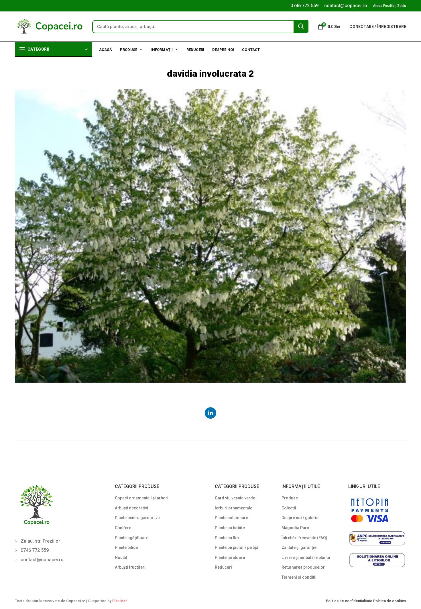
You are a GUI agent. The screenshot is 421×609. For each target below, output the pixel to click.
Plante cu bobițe (230, 527)
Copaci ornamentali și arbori (141, 498)
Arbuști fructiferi (130, 567)
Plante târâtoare (230, 557)
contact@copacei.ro (345, 5)
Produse (128, 50)
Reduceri (195, 50)
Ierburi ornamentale (233, 508)
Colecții (289, 508)
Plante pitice (126, 547)
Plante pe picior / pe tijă (236, 547)
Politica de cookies (389, 601)
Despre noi (223, 50)
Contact (251, 50)
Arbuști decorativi (131, 508)
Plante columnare (231, 517)
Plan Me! (119, 601)
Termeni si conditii (299, 577)
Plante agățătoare (131, 537)
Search (301, 26)
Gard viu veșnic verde (235, 498)
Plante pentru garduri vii (137, 517)
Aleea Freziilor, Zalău (389, 6)
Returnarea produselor (303, 567)
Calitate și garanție (299, 547)
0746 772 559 (304, 5)
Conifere (123, 527)
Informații (162, 50)
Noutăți (122, 557)
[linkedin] (210, 413)
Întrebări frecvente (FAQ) (304, 537)
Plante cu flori (228, 537)
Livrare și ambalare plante (306, 557)
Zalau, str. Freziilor (40, 541)
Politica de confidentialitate (349, 601)
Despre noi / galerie (300, 517)
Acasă (105, 50)
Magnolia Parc (295, 527)
